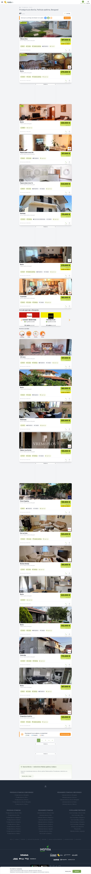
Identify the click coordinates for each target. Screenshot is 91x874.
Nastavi (77, 871)
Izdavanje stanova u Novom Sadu (45, 813)
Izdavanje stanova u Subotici (45, 819)
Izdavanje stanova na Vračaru (69, 802)
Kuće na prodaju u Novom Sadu (77, 813)
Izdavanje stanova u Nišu (45, 815)
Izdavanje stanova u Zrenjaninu (45, 822)
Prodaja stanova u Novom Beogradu (22, 802)
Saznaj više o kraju (26, 776)
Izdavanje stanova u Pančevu (45, 826)
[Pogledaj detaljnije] (45, 29)
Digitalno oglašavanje (33, 839)
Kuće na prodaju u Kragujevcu (77, 817)
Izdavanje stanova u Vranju (45, 831)
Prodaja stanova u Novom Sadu (14, 813)
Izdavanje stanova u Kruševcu (45, 824)
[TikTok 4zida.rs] (56, 866)
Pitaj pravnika (77, 829)
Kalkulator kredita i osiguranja (77, 831)
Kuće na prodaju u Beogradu (77, 824)
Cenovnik (44, 839)
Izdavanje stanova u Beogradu (69, 795)
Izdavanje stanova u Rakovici (69, 804)
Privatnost (78, 839)
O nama (17, 839)
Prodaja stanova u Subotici (13, 819)
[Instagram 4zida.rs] (53, 866)
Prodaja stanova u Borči (22, 797)
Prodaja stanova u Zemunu (21, 799)
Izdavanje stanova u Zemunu (69, 797)
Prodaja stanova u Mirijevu (21, 804)
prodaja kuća (25, 7)
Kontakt (23, 839)
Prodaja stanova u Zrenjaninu (13, 822)
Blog (11, 839)
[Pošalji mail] (59, 866)
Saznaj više (68, 871)
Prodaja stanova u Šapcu (14, 824)
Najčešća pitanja (68, 839)
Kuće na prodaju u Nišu (77, 815)
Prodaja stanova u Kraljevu (13, 833)
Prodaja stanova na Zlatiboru (14, 831)
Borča (30, 7)
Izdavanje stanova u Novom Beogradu (69, 799)
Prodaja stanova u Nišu (13, 815)
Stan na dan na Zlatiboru (45, 833)
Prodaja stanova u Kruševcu (14, 826)
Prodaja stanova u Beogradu (22, 795)
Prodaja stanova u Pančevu (13, 829)
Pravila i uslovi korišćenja (55, 839)
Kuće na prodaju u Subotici (77, 819)
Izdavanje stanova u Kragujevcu (45, 817)
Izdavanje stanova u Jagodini (45, 829)
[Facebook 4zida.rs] (51, 866)
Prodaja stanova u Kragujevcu (13, 817)
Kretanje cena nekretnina (77, 826)
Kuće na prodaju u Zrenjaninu (77, 822)
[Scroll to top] (45, 786)
